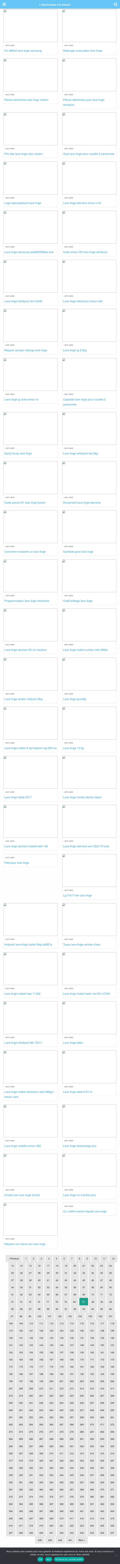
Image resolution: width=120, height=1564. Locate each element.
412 (82, 1518)
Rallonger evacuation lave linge (82, 50)
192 (82, 1374)
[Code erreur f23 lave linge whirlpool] (89, 226)
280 (82, 1431)
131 (21, 1337)
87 (30, 1308)
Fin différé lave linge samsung (23, 50)
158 (72, 1352)
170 (82, 1359)
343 (51, 1475)
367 (72, 1489)
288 (51, 1438)
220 (31, 1395)
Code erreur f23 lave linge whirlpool (85, 252)
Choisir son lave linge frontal (22, 1195)
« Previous (13, 1258)
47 (101, 1280)
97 (12, 1316)
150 (102, 1345)
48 (110, 1280)
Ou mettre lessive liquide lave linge (85, 1211)
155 (41, 1352)
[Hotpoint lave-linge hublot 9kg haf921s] (31, 919)
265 (41, 1424)
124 (61, 1330)
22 (92, 1265)
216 (102, 1388)
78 (56, 1301)
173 (112, 1359)
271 (102, 1424)
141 (11, 1345)
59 (101, 1287)
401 (82, 1511)
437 (112, 1532)
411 (72, 1518)
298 (41, 1446)
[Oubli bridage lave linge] (89, 575)
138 (92, 1337)
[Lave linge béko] (89, 1017)
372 (11, 1496)
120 (21, 1330)
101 (49, 1316)
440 (60, 1540)
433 (72, 1532)
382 (112, 1496)
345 (72, 1475)
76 (39, 1301)
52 (39, 1287)
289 (61, 1438)
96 (110, 1308)
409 (51, 1518)
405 (11, 1518)
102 (60, 1316)
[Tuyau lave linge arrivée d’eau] (89, 919)
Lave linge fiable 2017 (18, 797)
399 (61, 1511)
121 (31, 1330)
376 (51, 1496)
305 (112, 1446)
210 (41, 1388)
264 (31, 1424)
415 (112, 1518)
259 (92, 1417)
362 (21, 1489)
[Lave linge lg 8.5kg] (89, 325)
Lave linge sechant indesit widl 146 (26, 846)
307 (21, 1453)
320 (41, 1460)
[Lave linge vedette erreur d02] (31, 1120)
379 (82, 1496)
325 (92, 1460)
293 (102, 1438)
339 (11, 1475)
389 (72, 1503)
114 (72, 1323)
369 (92, 1489)
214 (82, 1388)
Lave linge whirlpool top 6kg (80, 453)
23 (101, 1265)
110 (31, 1323)
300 (61, 1446)
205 (102, 1381)
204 (92, 1381)
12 (113, 1258)
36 (110, 1272)
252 (21, 1417)
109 (21, 1323)
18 (57, 1265)
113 (61, 1323)
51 (30, 1287)
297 (31, 1446)
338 (112, 1467)
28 (39, 1272)
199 (41, 1381)
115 (82, 1323)
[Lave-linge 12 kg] (89, 722)
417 (21, 1525)
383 (11, 1503)
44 (75, 1280)
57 (83, 1287)
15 (30, 1265)
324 (82, 1460)
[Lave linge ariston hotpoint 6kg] (31, 673)
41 (48, 1280)
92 (75, 1308)
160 (92, 1352)
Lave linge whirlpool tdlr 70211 (23, 1042)
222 (51, 1395)
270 (92, 1424)
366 (61, 1489)
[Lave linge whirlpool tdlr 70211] (31, 1017)
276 (41, 1431)
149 (92, 1345)
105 (90, 1316)
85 (12, 1308)
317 (11, 1460)
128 (102, 1330)
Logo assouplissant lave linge (22, 203)
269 (82, 1424)
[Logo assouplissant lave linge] (31, 177)
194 (102, 1374)
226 (92, 1395)
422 (72, 1525)
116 (92, 1323)
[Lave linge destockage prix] (89, 1120)
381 (102, 1496)
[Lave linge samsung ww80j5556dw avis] (31, 226)
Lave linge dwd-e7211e (77, 1092)
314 (92, 1453)
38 (21, 1280)
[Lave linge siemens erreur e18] (89, 177)
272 (112, 1424)
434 (82, 1532)
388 (61, 1503)
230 (21, 1402)
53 (48, 1287)
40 (39, 1280)
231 (31, 1402)
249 (102, 1410)
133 (41, 1337)
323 (72, 1460)
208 (21, 1388)
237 (92, 1402)
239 (112, 1402)
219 (21, 1395)
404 (112, 1511)
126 (82, 1330)
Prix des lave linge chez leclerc (23, 154)
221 (41, 1395)
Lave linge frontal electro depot (82, 797)
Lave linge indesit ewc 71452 (22, 993)
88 (39, 1308)
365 (51, 1489)
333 (61, 1467)
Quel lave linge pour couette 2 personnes (88, 154)
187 (31, 1374)
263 (21, 1424)
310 (51, 1453)
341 (31, 1475)
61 (12, 1294)
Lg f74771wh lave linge (77, 895)
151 (112, 1345)
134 (51, 1337)
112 (51, 1323)
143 (31, 1345)
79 (65, 1301)
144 (41, 1345)
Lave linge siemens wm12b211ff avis (86, 846)
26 (21, 1272)
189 (51, 1374)
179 (61, 1366)
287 (41, 1438)
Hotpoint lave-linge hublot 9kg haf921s (28, 944)
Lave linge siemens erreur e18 (82, 203)
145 (51, 1345)
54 (57, 1287)
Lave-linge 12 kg (73, 748)
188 (41, 1374)
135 (61, 1337)
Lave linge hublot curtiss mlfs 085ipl (85, 650)
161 (102, 1352)
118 (112, 1323)
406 (21, 1518)
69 (83, 1294)
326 (102, 1460)
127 (92, 1330)
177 (41, 1366)
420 (51, 1525)
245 (61, 1410)
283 (112, 1431)
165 (31, 1359)
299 (51, 1446)
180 (72, 1366)
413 (92, 1518)
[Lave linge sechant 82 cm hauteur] (31, 624)
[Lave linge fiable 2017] (31, 771)
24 (110, 1265)
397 (41, 1511)
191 (72, 1374)
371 (112, 1489)
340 (21, 1475)
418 (31, 1525)
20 (75, 1265)
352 (31, 1482)
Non (49, 1559)
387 (51, 1503)
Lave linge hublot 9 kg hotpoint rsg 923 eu (30, 748)
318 (21, 1460)
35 (101, 1272)
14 (21, 1265)
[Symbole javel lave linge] (89, 526)
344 (61, 1475)
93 (83, 1308)
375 (41, 1496)
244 (51, 1410)
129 (112, 1330)
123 (51, 1330)
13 (12, 1265)
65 (48, 1294)
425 (102, 1525)
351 (21, 1482)
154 (31, 1352)
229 (11, 1402)
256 (61, 1417)
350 (11, 1482)
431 (51, 1532)
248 (92, 1410)
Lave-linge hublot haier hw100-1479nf (86, 993)
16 (39, 1265)
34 (92, 1272)
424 (92, 1525)
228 (112, 1395)
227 (102, 1395)
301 (72, 1446)
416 (11, 1525)
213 (72, 1388)
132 (31, 1337)
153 (21, 1352)
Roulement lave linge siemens (82, 502)
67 (66, 1294)
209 (31, 1388)
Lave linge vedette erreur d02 (22, 1146)
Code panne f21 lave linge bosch (24, 502)
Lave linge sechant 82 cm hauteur (25, 650)
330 (31, 1467)
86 (21, 1308)
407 (31, 1518)
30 (57, 1272)
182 (92, 1366)
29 (48, 1272)
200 (51, 1381)
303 (92, 1446)
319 (31, 1460)
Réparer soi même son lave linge (24, 1244)
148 (82, 1345)
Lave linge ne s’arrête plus (79, 1195)
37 (12, 1280)
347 (92, 1475)
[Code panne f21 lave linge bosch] (31, 477)
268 (72, 1424)
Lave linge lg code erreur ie (21, 399)
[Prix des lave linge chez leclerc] (31, 128)
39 (30, 1280)
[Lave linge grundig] (89, 673)
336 (92, 1467)
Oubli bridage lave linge (77, 601)
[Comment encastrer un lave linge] (31, 526)
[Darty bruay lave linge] (31, 428)
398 (51, 1511)
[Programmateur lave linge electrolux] (31, 575)
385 (31, 1503)
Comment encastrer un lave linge (25, 551)
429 (31, 1532)
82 (93, 1301)
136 (72, 1337)
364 (41, 1489)
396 (31, 1511)
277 (51, 1431)
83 (102, 1301)
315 (102, 1453)
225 (82, 1395)
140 (112, 1337)
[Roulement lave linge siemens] (89, 477)
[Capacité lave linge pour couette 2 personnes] (89, 374)
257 (72, 1417)
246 (72, 1410)
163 (11, 1359)
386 (41, 1503)
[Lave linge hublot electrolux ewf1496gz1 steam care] (31, 1066)
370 (102, 1489)
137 (82, 1337)
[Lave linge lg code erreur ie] (31, 374)
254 (41, 1417)
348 (102, 1475)
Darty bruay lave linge (18, 453)
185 (11, 1374)
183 (102, 1366)
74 (21, 1301)
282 (102, 1431)
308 (31, 1453)
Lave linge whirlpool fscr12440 (23, 301)
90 (57, 1308)
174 (11, 1366)
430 (41, 1532)
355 (61, 1482)
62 (21, 1294)
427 (11, 1532)
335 (82, 1467)
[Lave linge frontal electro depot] (89, 771)
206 (112, 1381)
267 (61, 1424)
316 (112, 1453)
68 (75, 1294)
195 (112, 1374)
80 (74, 1301)
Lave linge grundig (74, 699)
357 (82, 1482)
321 (51, 1460)
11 (104, 1258)
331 (41, 1467)
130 (11, 1337)
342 (41, 1475)
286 (31, 1438)
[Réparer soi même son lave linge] (31, 1218)
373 (21, 1496)
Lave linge (10, 45)
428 (21, 1532)
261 (112, 1417)
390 (82, 1503)
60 (110, 1287)
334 (72, 1467)
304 (102, 1446)
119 (11, 1330)
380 (92, 1496)
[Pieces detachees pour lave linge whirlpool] (89, 74)
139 (102, 1337)
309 (41, 1453)
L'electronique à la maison (54, 4)
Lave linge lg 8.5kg (75, 350)
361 (11, 1489)
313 (82, 1453)
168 (61, 1359)
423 (82, 1525)
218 (11, 1395)
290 (72, 1438)
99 (30, 1316)
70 (92, 1294)
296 (21, 1446)
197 (21, 1381)
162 (112, 1352)
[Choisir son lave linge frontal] (31, 1169)
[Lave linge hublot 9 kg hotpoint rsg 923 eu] (31, 722)
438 (40, 1540)
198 (31, 1381)
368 (82, 1489)
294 (112, 1438)
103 (70, 1316)
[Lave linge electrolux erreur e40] (89, 275)
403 (102, 1511)
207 (11, 1388)
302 (82, 1446)
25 (12, 1272)
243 (41, 1410)
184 (112, 1366)
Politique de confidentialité (69, 1559)
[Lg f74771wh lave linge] (89, 870)
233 (51, 1402)
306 (11, 1453)
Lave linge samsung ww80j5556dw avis (29, 252)
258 (82, 1417)
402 (92, 1511)
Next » (82, 1540)
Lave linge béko (73, 1042)
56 (75, 1287)
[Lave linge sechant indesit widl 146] (31, 821)
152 (11, 1352)
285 (21, 1438)
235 (72, 1402)
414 (102, 1518)
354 (51, 1482)
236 (82, 1402)
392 (102, 1503)
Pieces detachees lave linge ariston (26, 100)
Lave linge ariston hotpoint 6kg (23, 699)
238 (102, 1402)
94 (92, 1308)
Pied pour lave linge (16, 863)
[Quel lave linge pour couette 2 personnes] (89, 128)
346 (82, 1475)
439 (50, 1540)
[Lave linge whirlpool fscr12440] (31, 275)
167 (51, 1359)
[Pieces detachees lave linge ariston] (31, 74)
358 (92, 1482)
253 (31, 1417)
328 (11, 1467)
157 (61, 1352)
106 (100, 1316)
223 (61, 1395)
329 (21, 1467)
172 (102, 1359)
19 (66, 1265)
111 (41, 1323)
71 (101, 1294)
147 (72, 1345)
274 (21, 1431)
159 (82, 1352)
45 (83, 1280)
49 (12, 1287)
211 (51, 1388)
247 (82, 1410)
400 (72, 1511)
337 (102, 1467)
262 (11, 1424)
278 (61, 1431)
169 (72, 1359)
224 (72, 1395)
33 (83, 1272)
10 (95, 1258)
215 (92, 1388)
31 (66, 1272)
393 (112, 1503)
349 (112, 1475)
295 (11, 1446)
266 (51, 1424)
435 (92, 1532)
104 (80, 1316)
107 (110, 1316)
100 (39, 1316)
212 (61, 1388)
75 (30, 1301)
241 (21, 1410)
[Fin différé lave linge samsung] (31, 25)
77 (48, 1301)
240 (11, 1410)
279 (72, 1431)
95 (101, 1308)
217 (112, 1388)
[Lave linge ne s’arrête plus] (89, 1169)
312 (72, 1453)
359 (102, 1482)
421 (61, 1525)
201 (61, 1381)
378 (72, 1496)
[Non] (116, 1555)
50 (21, 1287)
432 (61, 1532)
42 (57, 1280)
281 (92, 1431)
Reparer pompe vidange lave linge (25, 350)
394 (11, 1511)
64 (39, 1294)
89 (48, 1308)
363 (31, 1489)
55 (66, 1287)
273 (11, 1431)
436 (102, 1532)
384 (21, 1503)
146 (61, 1345)
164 (21, 1359)
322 (61, 1460)
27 (30, 1272)
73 (12, 1301)
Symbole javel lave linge (78, 551)
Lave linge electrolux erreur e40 (82, 301)
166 (41, 1359)
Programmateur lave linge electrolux (26, 601)
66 (57, 1294)
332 (51, 1467)
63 (30, 1294)
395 (21, 1511)
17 (48, 1265)
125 (72, 1330)
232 (41, 1402)
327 (112, 1460)
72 (110, 1294)
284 (11, 1438)
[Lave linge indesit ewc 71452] (31, 968)
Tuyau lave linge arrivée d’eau (81, 944)
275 (31, 1431)
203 (82, 1381)
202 (72, 1381)
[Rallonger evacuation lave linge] (89, 25)
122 (41, 1330)
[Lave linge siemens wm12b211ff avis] (89, 821)
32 (75, 1272)
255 (51, 1417)
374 (31, 1496)
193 (92, 1374)
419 (41, 1525)
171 (92, 1359)
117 (102, 1323)
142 (21, 1345)
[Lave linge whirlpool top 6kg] (89, 428)
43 (66, 1280)
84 (111, 1301)
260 (102, 1417)
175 (21, 1366)
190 (61, 1374)
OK (40, 1559)
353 (41, 1482)
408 (41, 1518)
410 (61, 1518)
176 (31, 1366)
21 (83, 1265)
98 (21, 1316)
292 (92, 1438)
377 (61, 1496)
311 (61, 1453)
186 (21, 1374)
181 (82, 1366)
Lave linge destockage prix (79, 1146)
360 (112, 1482)
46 (92, 1280)
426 (112, 1525)
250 (112, 1410)
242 (31, 1410)
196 (11, 1381)
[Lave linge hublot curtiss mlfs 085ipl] (89, 624)
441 (70, 1540)
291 (82, 1438)
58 (92, 1287)
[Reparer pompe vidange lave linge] (31, 325)
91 (66, 1308)
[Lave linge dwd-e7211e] (89, 1066)
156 (51, 1352)
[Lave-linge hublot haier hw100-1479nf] (89, 968)
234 (61, 1402)
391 (92, 1503)
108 (11, 1323)
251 (11, 1417)
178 (51, 1366)
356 (72, 1482)
